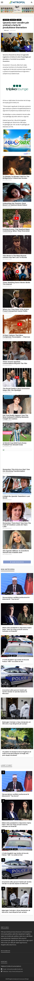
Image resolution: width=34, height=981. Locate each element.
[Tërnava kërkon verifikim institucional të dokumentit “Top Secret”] (17, 584)
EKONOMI (6, 19)
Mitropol (6, 30)
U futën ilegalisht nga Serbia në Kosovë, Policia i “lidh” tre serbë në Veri (15, 660)
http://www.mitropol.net (16, 971)
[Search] (31, 2)
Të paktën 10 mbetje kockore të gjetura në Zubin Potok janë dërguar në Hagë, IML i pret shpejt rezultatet (16, 753)
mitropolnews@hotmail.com (15, 969)
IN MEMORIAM (9, 718)
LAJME (18, 19)
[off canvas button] (2, 2)
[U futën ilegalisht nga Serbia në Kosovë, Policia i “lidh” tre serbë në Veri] (17, 646)
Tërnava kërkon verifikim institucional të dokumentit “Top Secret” (15, 598)
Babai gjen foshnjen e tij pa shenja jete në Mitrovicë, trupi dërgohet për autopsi (16, 723)
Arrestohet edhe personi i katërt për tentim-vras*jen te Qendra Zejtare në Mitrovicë (14, 691)
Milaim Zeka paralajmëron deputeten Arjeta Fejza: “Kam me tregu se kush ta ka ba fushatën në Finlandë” (16, 629)
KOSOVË (13, 19)
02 (3, 655)
